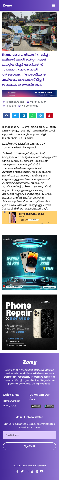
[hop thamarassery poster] (29, 96)
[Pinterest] (36, 471)
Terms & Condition (11, 400)
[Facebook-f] (17, 471)
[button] (53, 5)
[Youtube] (41, 471)
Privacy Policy (9, 405)
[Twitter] (22, 471)
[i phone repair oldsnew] (29, 349)
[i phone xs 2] (29, 222)
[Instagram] (31, 471)
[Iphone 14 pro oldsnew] (29, 289)
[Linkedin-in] (27, 471)
